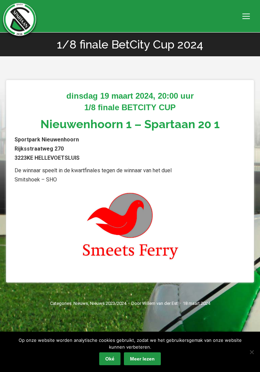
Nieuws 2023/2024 (108, 303)
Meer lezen (142, 358)
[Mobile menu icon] (246, 16)
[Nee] (251, 352)
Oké (109, 358)
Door (154, 303)
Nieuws (80, 303)
